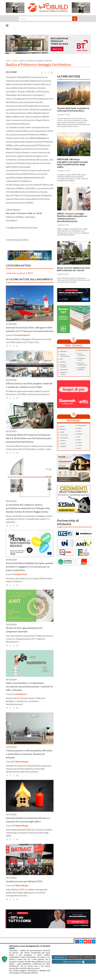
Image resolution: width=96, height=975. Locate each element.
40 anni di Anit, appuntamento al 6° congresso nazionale (24, 629)
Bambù (62, 432)
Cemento (63, 440)
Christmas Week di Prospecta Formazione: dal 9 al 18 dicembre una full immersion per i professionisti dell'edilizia (29, 438)
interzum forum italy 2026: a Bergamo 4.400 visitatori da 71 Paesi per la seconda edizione (29, 329)
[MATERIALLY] (84, 533)
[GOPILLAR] (65, 561)
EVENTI (29, 273)
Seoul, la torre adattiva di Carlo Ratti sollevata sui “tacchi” (73, 269)
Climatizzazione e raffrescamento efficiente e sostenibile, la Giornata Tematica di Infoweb (29, 754)
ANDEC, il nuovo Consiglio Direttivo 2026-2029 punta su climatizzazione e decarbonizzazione (72, 217)
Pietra (79, 431)
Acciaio (62, 426)
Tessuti (80, 445)
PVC (79, 437)
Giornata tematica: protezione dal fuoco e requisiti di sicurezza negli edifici (28, 819)
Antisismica (63, 351)
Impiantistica (64, 369)
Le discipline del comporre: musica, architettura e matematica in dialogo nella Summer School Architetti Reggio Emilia (28, 508)
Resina (80, 442)
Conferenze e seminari (16, 273)
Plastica (80, 434)
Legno (79, 428)
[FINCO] (84, 552)
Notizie (14, 61)
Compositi (63, 446)
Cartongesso (64, 438)
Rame (79, 439)
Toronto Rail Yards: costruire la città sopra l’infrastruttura (73, 109)
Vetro (79, 448)
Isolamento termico (83, 350)
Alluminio (63, 429)
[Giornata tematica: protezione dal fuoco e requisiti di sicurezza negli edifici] (30, 796)
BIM (61, 359)
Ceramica (63, 443)
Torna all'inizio (87, 940)
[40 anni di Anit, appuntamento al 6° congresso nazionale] (30, 606)
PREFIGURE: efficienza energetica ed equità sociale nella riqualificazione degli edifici (72, 163)
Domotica (63, 362)
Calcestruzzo (64, 435)
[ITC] (65, 533)
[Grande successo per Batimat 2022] (30, 859)
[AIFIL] (84, 561)
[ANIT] (84, 543)
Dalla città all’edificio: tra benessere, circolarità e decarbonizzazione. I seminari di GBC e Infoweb (29, 686)
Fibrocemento (82, 425)
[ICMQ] (65, 552)
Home (8, 61)
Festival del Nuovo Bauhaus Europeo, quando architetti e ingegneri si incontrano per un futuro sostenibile (29, 567)
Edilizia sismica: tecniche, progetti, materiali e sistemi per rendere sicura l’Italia (29, 385)
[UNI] (65, 543)
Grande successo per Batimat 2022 (24, 881)
